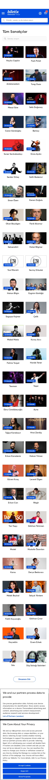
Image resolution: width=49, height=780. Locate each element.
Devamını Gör (24, 679)
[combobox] (26, 20)
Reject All (24, 771)
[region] (24, 734)
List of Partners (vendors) (13, 716)
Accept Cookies (24, 765)
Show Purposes (25, 776)
